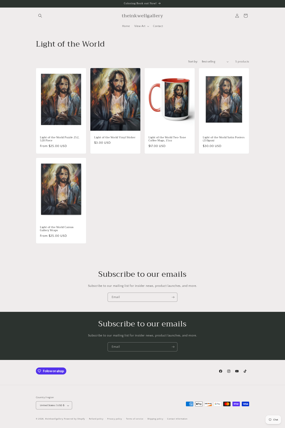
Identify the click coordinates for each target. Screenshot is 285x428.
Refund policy (96, 419)
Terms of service (134, 419)
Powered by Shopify (74, 419)
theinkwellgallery (54, 419)
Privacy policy (114, 419)
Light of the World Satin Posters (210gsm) (223, 139)
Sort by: (193, 61)
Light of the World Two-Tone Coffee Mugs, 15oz (167, 139)
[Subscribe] (173, 297)
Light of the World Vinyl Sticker (114, 137)
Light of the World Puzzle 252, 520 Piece (59, 139)
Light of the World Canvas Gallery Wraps (57, 229)
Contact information (177, 419)
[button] (40, 15)
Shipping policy (155, 419)
